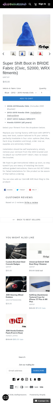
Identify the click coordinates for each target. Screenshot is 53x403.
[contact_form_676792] (5, 397)
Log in (31, 357)
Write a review (31, 202)
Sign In (42, 3)
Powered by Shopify (37, 395)
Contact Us (43, 401)
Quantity (42, 88)
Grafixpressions (20, 395)
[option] (13, 53)
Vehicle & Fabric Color (12, 88)
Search (22, 357)
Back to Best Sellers (28, 220)
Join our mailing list (26, 365)
